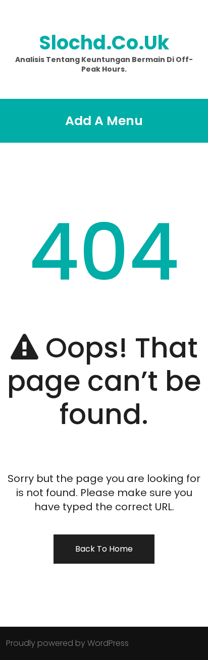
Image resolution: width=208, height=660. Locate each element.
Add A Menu (104, 121)
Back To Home (104, 549)
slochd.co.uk (104, 42)
